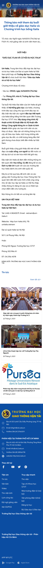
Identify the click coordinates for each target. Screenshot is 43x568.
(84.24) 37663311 (18, 431)
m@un (33, 213)
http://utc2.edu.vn (19, 456)
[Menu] (3, 5)
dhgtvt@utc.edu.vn (18, 428)
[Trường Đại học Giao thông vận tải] (23, 5)
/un (15, 221)
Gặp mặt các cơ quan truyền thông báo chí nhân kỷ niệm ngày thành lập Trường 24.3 (21, 314)
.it (6, 216)
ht (11, 221)
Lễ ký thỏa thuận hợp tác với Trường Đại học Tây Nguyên (21, 352)
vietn (28, 213)
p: (13, 221)
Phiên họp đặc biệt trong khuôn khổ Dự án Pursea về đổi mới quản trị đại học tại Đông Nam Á (21, 390)
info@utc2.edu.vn (17, 448)
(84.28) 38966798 (18, 452)
